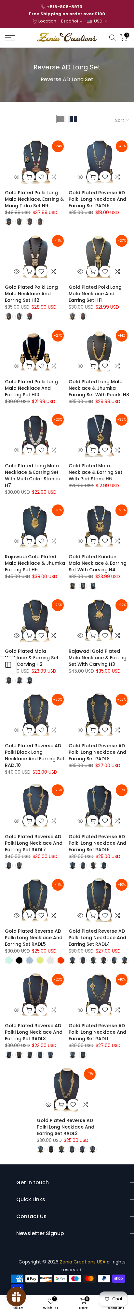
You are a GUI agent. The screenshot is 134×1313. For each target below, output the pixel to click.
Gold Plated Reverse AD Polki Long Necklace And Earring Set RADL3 (33, 1032)
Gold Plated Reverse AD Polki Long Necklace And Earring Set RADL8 (97, 752)
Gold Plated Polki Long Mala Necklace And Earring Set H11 (95, 293)
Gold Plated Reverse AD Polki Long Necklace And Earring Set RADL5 (33, 937)
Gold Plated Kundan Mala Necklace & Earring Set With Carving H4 (98, 563)
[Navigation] (18, 37)
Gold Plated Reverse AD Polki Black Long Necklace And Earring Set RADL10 (34, 755)
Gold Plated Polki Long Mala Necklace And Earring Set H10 (31, 388)
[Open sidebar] (8, 665)
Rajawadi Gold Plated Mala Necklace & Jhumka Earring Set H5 (35, 563)
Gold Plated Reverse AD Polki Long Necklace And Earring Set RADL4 (97, 937)
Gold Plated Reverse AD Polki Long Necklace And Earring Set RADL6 (97, 843)
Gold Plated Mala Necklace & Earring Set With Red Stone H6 (95, 472)
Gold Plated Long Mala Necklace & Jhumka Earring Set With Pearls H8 (99, 388)
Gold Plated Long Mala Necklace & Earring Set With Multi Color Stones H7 (32, 475)
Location (47, 21)
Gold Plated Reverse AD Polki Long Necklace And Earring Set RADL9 (97, 199)
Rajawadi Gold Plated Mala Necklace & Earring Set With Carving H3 (98, 657)
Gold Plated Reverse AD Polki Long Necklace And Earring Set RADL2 (65, 1127)
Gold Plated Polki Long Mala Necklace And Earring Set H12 (31, 293)
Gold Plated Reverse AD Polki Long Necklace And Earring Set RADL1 (97, 1032)
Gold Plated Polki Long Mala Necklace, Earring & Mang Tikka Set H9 (34, 199)
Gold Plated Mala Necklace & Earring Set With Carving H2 (32, 657)
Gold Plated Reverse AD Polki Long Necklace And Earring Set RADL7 (33, 843)
